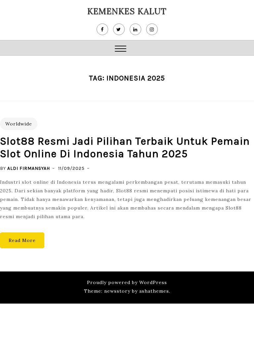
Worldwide (18, 124)
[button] (120, 49)
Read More (22, 240)
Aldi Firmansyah (28, 168)
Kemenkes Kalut (127, 11)
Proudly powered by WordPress (127, 282)
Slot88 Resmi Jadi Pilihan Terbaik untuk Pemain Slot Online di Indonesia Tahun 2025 (125, 147)
